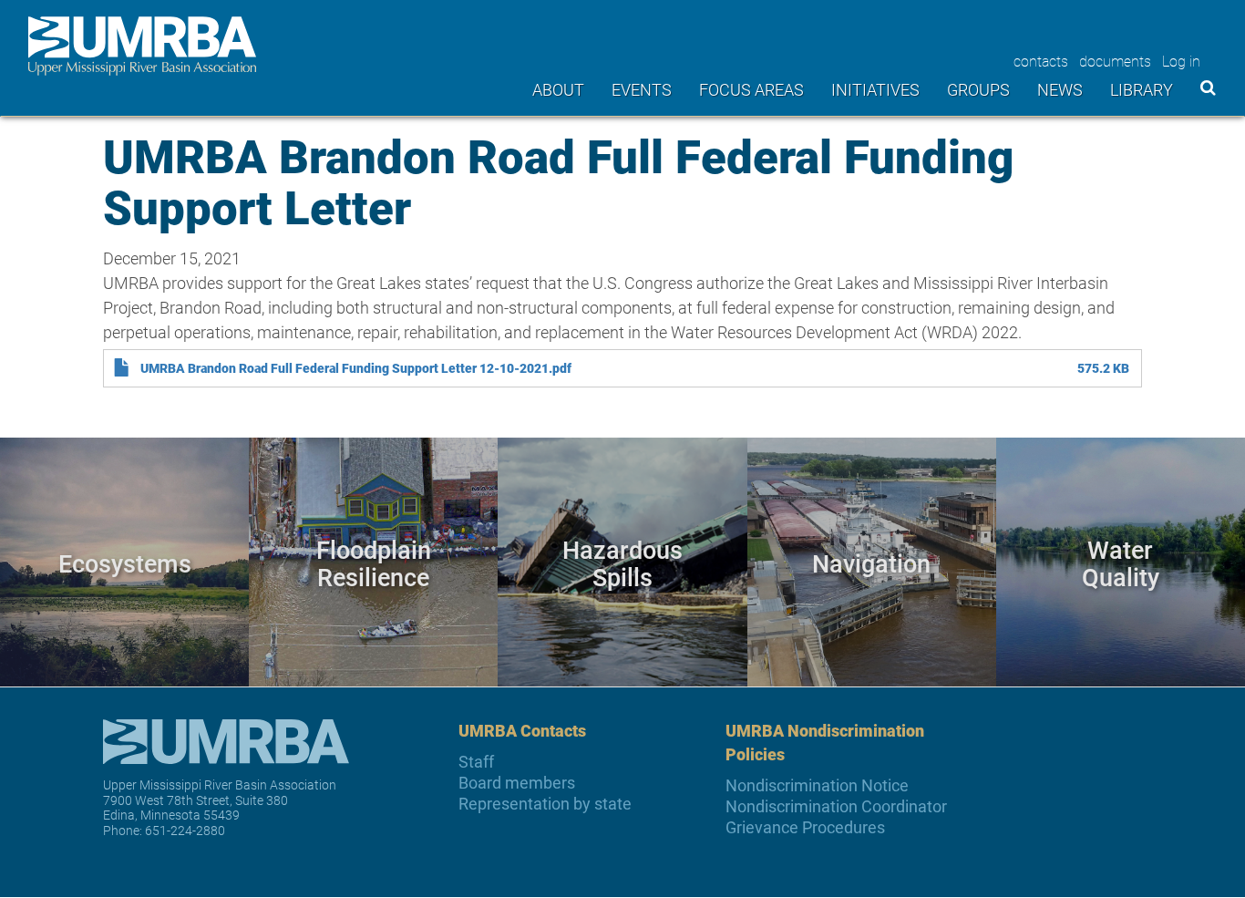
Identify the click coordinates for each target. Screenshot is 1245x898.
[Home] (142, 46)
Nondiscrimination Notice (817, 785)
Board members (516, 783)
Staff (476, 762)
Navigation (871, 562)
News (1060, 89)
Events (642, 89)
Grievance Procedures (805, 827)
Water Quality (1120, 562)
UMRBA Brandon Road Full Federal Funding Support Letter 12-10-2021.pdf (355, 368)
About (558, 89)
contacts (1040, 60)
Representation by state (545, 803)
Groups (978, 89)
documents (1115, 60)
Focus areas (751, 89)
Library (1141, 89)
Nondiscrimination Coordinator (836, 806)
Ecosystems (124, 562)
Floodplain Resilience (373, 562)
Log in (1181, 60)
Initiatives (875, 89)
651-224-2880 (185, 830)
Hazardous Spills (622, 562)
